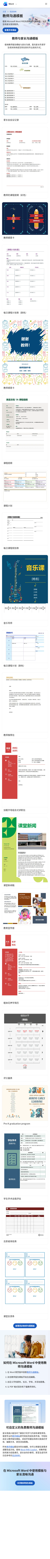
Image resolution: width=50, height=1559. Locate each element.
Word (11, 4)
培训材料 (16, 1455)
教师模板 (16, 1435)
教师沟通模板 (32, 1372)
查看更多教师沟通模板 (25, 1325)
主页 (4, 11)
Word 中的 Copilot (29, 1449)
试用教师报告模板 (25, 1483)
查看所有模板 (10, 30)
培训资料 (13, 11)
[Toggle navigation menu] (46, 4)
